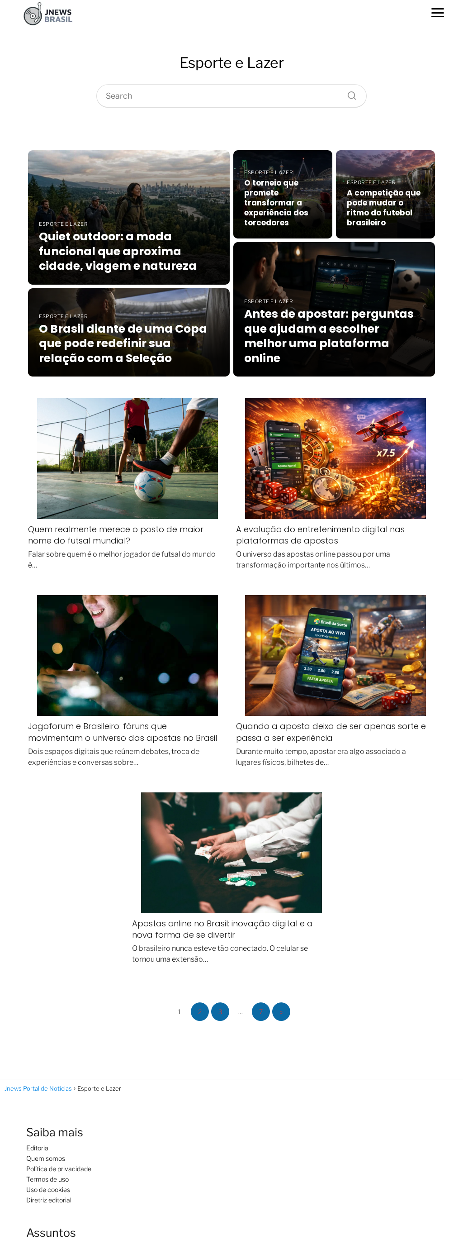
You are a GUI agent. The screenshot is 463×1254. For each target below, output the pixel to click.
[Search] (349, 93)
